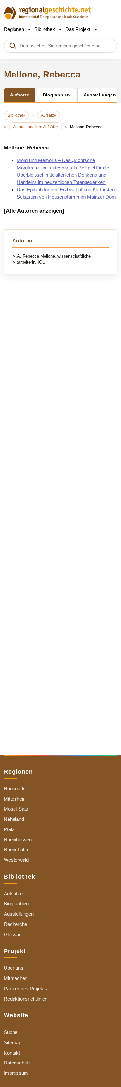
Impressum (16, 1073)
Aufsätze (13, 893)
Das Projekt (79, 29)
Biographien (16, 903)
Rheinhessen (18, 839)
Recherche (15, 924)
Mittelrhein (14, 799)
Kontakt (12, 1052)
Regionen (14, 29)
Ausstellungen (19, 914)
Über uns (13, 968)
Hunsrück (14, 788)
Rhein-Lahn (16, 849)
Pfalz (9, 829)
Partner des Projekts (25, 988)
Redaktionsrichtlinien (25, 998)
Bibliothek (45, 29)
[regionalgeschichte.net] (47, 12)
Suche (10, 1032)
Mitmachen (15, 978)
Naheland (14, 819)
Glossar (12, 934)
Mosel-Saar (16, 808)
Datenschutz (17, 1062)
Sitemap (12, 1042)
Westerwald (16, 860)
